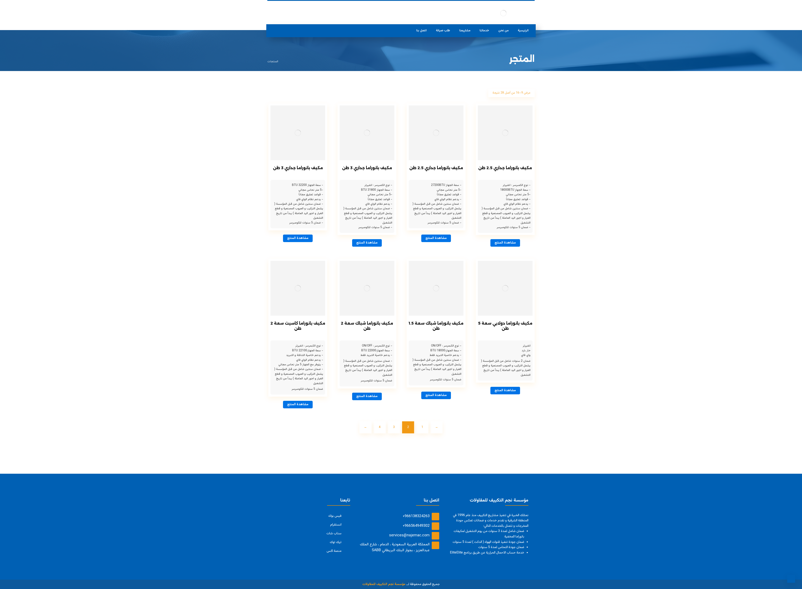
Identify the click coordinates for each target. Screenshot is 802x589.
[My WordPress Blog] (503, 13)
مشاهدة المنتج (505, 242)
